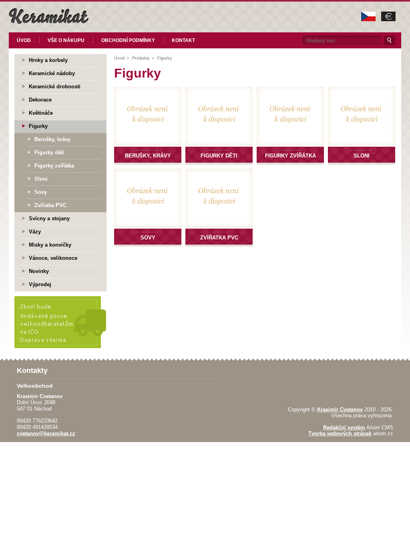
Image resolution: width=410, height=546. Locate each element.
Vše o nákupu (66, 40)
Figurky (164, 58)
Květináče (41, 113)
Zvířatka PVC (50, 205)
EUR (388, 16)
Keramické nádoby (52, 73)
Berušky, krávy (52, 139)
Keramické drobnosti (54, 87)
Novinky (39, 271)
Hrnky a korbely (48, 60)
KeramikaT (49, 16)
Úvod (24, 40)
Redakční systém (344, 427)
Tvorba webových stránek (340, 433)
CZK (368, 16)
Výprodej (40, 284)
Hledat (389, 40)
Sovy (40, 192)
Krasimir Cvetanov (340, 409)
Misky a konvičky (50, 245)
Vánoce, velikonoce (53, 258)
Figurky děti (49, 152)
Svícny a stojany (49, 218)
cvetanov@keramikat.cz (46, 433)
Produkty (141, 58)
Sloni (41, 179)
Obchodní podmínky (128, 40)
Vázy (35, 232)
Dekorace (40, 100)
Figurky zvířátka (54, 166)
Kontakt (183, 40)
